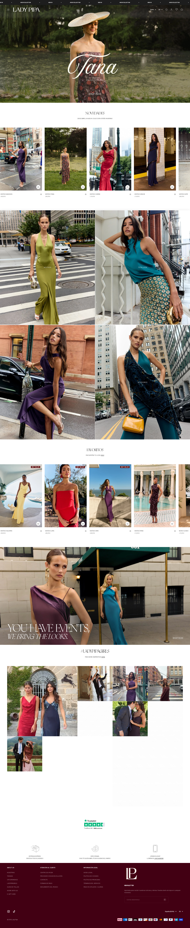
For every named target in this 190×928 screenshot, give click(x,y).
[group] (95, 54)
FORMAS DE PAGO (46, 883)
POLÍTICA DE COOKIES (91, 876)
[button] (42, 701)
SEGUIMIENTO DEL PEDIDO (49, 887)
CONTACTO (44, 880)
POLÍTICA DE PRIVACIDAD (92, 880)
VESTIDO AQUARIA (6, 531)
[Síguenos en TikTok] (14, 911)
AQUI (102, 455)
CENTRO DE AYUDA (46, 872)
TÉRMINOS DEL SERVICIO (92, 883)
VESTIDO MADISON (6, 194)
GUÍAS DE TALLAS (13, 887)
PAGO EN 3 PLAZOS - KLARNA (93, 887)
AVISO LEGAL (88, 872)
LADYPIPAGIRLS (12, 883)
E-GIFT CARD (11, 894)
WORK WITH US (12, 890)
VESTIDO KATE (183, 194)
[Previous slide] (2, 159)
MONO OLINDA (183, 531)
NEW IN (10, 2)
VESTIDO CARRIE (95, 194)
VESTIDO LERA (49, 531)
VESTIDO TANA (49, 194)
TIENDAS (10, 876)
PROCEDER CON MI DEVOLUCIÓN (51, 876)
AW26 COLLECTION (34, 2)
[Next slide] (39, 159)
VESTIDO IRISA (138, 531)
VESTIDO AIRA (94, 531)
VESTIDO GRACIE (139, 194)
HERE (103, 657)
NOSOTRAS (11, 872)
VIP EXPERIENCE (12, 880)
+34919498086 (158, 858)
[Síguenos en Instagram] (8, 911)
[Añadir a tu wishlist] (41, 194)
